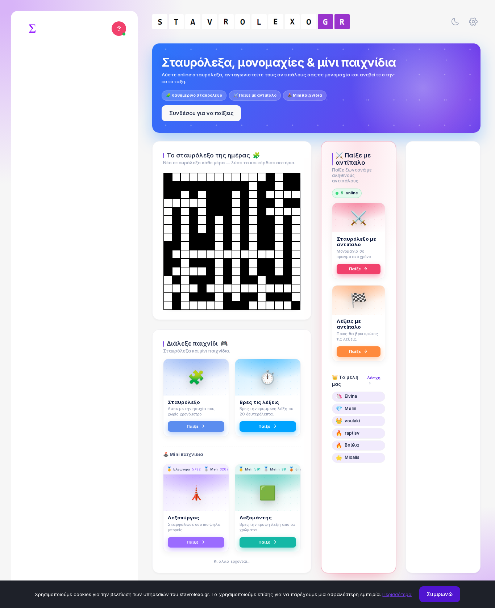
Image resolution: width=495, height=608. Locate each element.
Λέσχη (373, 377)
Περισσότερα (397, 594)
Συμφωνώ (440, 594)
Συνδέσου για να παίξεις (201, 113)
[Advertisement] (443, 259)
